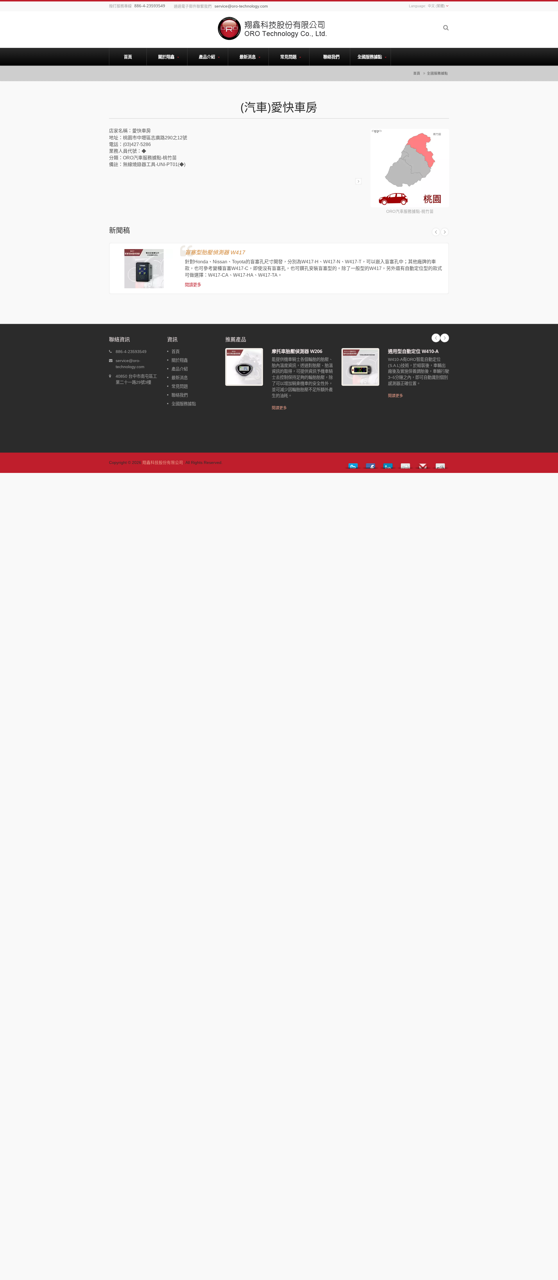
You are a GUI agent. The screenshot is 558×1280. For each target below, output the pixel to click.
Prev (436, 232)
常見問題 (289, 57)
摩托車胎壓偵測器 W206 (297, 351)
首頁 (128, 57)
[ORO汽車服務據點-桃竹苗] (410, 169)
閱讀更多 (193, 284)
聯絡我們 (331, 57)
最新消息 (248, 57)
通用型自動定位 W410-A (413, 351)
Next (444, 232)
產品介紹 (207, 57)
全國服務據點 (370, 57)
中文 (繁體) (436, 6)
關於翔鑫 (167, 57)
